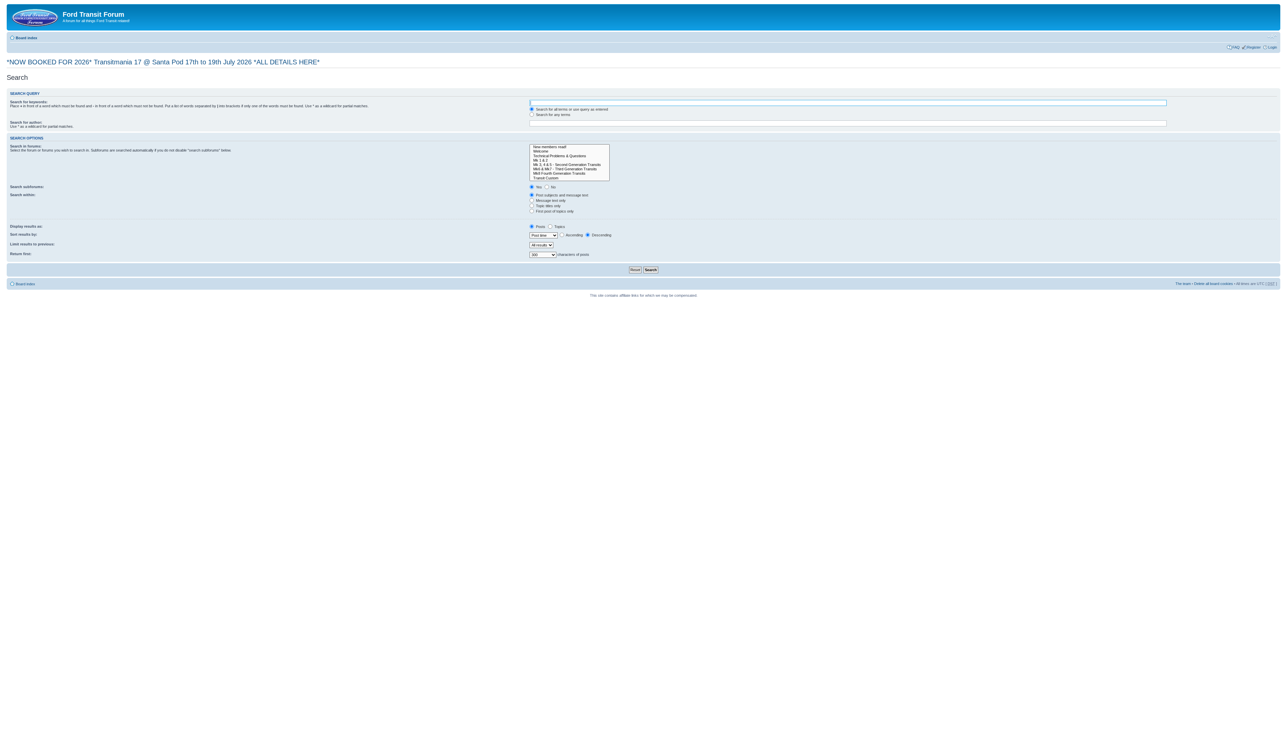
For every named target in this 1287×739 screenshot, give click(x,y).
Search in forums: (26, 146)
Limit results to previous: (32, 244)
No (553, 187)
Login (1272, 47)
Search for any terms (552, 115)
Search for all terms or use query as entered (571, 109)
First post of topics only (554, 211)
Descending (601, 235)
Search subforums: (27, 187)
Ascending (574, 235)
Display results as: (26, 226)
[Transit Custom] (569, 178)
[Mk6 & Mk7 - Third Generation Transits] (569, 169)
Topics (559, 227)
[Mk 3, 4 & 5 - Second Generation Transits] (569, 165)
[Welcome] (569, 151)
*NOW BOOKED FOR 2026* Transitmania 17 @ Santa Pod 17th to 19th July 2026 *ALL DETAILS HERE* (163, 62)
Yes (538, 187)
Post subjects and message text (561, 195)
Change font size (1272, 37)
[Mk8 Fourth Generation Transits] (569, 173)
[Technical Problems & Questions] (569, 156)
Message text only (550, 200)
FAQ (1236, 47)
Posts (540, 227)
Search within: (23, 195)
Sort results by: (23, 234)
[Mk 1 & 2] (569, 160)
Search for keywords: (29, 102)
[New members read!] (569, 147)
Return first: (21, 254)
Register (1254, 47)
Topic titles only (548, 206)
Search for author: (26, 122)
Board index (26, 38)
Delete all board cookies (1213, 284)
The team (1183, 284)
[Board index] (35, 16)
